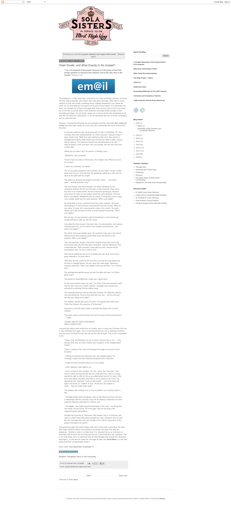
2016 (138, 135)
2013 (138, 145)
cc (93, 447)
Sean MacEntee (75, 447)
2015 (138, 138)
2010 (138, 154)
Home (88, 476)
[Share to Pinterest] (103, 463)
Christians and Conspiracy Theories (147, 96)
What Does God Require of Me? (145, 69)
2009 (138, 157)
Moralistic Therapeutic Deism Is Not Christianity (77, 457)
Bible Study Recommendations (145, 73)
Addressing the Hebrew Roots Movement (149, 100)
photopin (88, 447)
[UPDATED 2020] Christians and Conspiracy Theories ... (149, 129)
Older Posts (123, 476)
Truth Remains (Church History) (147, 201)
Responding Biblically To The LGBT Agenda (150, 91)
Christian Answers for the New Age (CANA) (151, 203)
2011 (138, 151)
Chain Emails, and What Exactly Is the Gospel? (87, 65)
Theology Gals (141, 167)
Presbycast (140, 172)
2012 (138, 148)
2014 (138, 141)
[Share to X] (98, 463)
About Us (137, 82)
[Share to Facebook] (100, 463)
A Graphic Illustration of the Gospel (147, 62)
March (140, 126)
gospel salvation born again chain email (77, 466)
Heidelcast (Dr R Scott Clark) (146, 170)
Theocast (139, 175)
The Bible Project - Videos (143, 78)
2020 (138, 123)
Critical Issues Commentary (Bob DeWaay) (151, 195)
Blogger (162, 499)
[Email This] (93, 463)
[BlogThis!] (95, 463)
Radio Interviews (140, 87)
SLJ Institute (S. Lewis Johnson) (147, 198)
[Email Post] (89, 463)
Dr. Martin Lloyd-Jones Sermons (147, 192)
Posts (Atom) (73, 480)
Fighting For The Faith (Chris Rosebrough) (151, 182)
